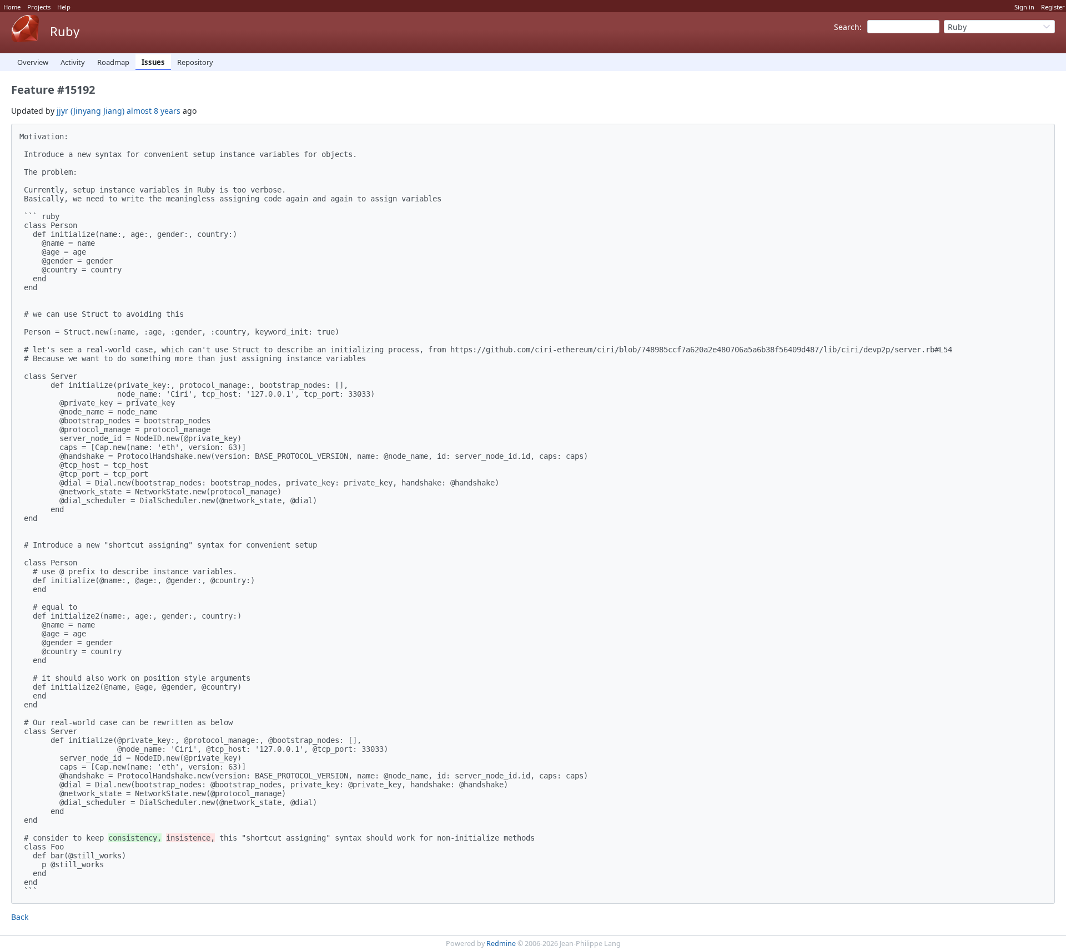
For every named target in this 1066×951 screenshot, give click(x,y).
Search (846, 27)
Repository (195, 62)
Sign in (1024, 7)
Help (64, 7)
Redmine (501, 943)
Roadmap (113, 62)
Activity (73, 62)
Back (19, 917)
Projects (39, 7)
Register (1053, 7)
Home (12, 7)
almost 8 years (153, 110)
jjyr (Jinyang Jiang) (90, 110)
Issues (153, 62)
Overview (32, 62)
